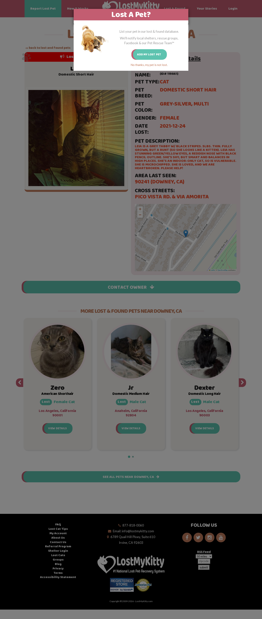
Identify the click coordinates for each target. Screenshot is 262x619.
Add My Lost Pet (149, 54)
